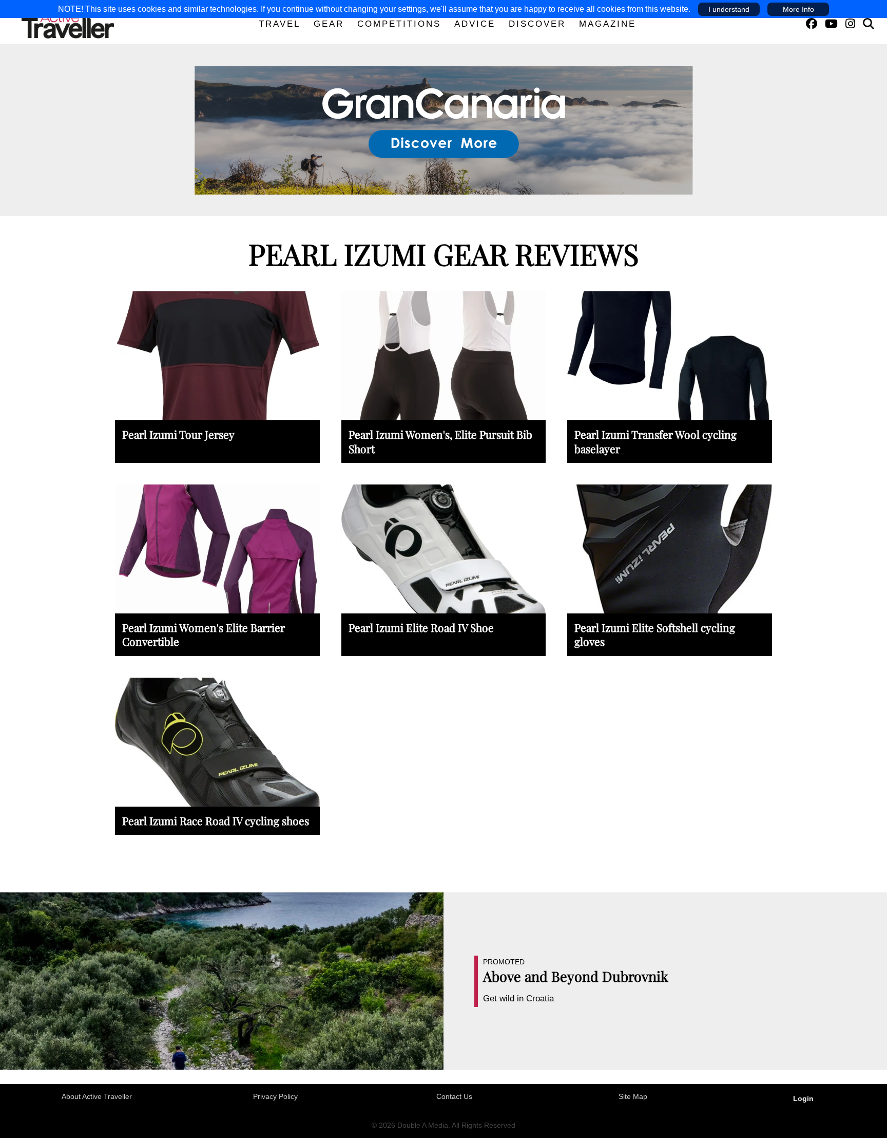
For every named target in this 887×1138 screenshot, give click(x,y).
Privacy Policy (275, 1096)
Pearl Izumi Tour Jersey (178, 434)
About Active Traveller (97, 1096)
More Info (798, 9)
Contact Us (454, 1096)
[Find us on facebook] (811, 23)
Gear (329, 24)
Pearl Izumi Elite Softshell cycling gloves (654, 634)
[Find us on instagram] (850, 23)
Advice (474, 24)
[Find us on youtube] (831, 23)
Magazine (607, 24)
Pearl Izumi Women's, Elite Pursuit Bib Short (440, 441)
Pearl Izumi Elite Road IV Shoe (421, 627)
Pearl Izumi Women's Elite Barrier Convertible (203, 634)
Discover (537, 24)
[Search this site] (868, 23)
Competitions (399, 24)
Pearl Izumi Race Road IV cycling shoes (215, 820)
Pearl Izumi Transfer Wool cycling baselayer (655, 441)
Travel (279, 24)
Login (803, 1098)
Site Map (633, 1096)
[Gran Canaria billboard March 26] (444, 129)
